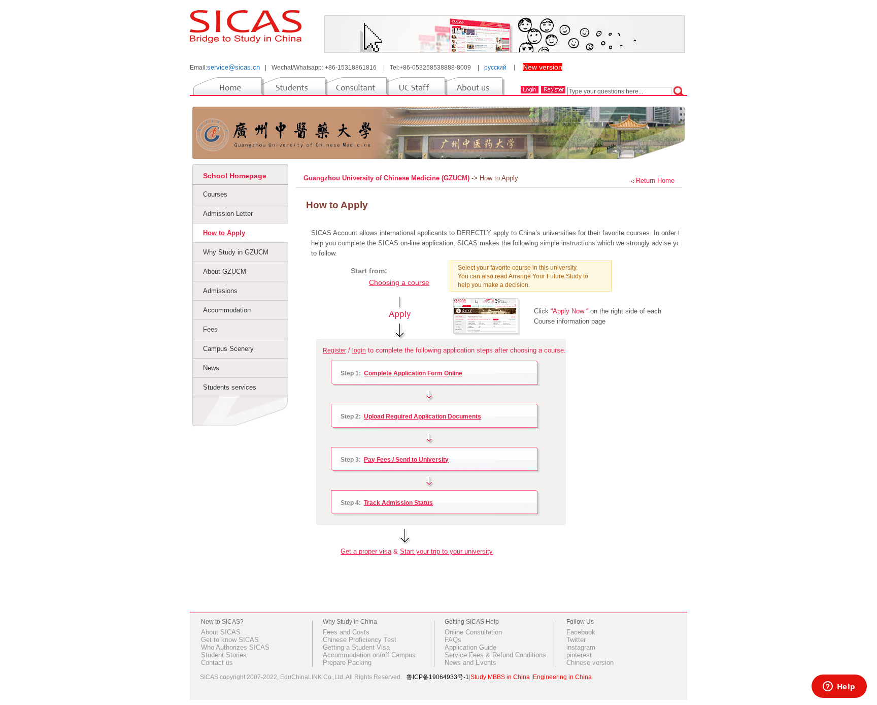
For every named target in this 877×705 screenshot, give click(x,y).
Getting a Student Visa (356, 647)
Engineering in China (562, 677)
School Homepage (234, 176)
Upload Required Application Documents (422, 416)
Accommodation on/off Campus (369, 655)
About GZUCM (224, 271)
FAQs (453, 640)
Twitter (576, 640)
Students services (229, 387)
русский (495, 67)
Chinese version (590, 662)
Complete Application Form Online (413, 373)
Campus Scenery (228, 348)
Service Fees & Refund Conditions (495, 655)
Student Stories (224, 655)
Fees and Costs (346, 632)
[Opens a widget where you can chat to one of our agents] (839, 687)
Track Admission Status (398, 502)
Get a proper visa (366, 551)
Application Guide (470, 647)
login (359, 350)
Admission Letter (228, 213)
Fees (210, 329)
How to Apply (224, 233)
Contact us (217, 662)
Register (334, 350)
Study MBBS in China (500, 677)
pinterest (579, 655)
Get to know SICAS (230, 640)
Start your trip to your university (446, 551)
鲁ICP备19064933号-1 (438, 677)
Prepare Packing (347, 662)
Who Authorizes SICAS (235, 647)
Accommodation (227, 310)
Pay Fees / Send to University (406, 459)
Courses (215, 194)
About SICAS (221, 632)
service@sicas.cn (233, 67)
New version (542, 67)
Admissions (220, 291)
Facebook (580, 632)
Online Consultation (473, 632)
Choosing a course (399, 282)
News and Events (470, 662)
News (211, 368)
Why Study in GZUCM (235, 252)
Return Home (655, 180)
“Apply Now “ (569, 311)
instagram (580, 647)
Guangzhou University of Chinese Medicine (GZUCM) (387, 178)
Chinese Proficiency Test (359, 640)
